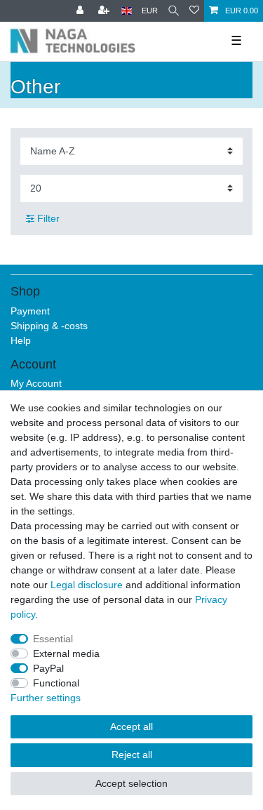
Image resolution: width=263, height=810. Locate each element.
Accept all (131, 726)
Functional (56, 683)
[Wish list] (194, 11)
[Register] (105, 11)
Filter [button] (48, 218)
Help (21, 340)
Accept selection (131, 783)
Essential (53, 638)
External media (66, 653)
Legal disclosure (86, 584)
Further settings (46, 697)
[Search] (173, 11)
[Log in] (81, 11)
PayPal (48, 668)
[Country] (126, 11)
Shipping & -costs (49, 325)
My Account (36, 383)
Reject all (132, 754)
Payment (30, 311)
